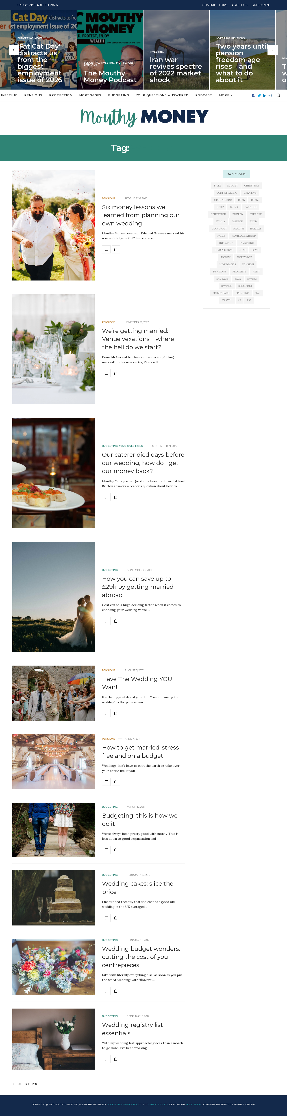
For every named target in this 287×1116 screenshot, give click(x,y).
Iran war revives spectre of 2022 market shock (110, 70)
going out (219, 228)
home (221, 235)
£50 (249, 300)
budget (232, 185)
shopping (245, 285)
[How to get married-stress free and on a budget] (53, 761)
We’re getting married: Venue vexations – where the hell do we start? (138, 339)
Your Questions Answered (162, 95)
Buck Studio (194, 1104)
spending (242, 293)
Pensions (24, 65)
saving (252, 278)
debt (220, 207)
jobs (242, 250)
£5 (239, 300)
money (225, 257)
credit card (223, 199)
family (220, 221)
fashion (237, 221)
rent (256, 271)
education (218, 214)
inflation (226, 242)
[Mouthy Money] (143, 118)
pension (248, 264)
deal (241, 199)
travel (227, 300)
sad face (222, 278)
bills (217, 185)
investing (247, 242)
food (253, 221)
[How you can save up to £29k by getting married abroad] (53, 597)
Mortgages (58, 63)
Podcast (203, 95)
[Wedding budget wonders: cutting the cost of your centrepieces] (53, 967)
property (239, 271)
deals (255, 199)
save (238, 278)
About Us (239, 5)
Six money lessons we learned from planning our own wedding (141, 215)
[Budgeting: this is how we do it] (53, 830)
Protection (60, 95)
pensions (219, 271)
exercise (256, 214)
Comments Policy (156, 1104)
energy (237, 214)
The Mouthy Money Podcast (44, 76)
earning (250, 207)
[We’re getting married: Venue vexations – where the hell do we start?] (53, 349)
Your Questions (131, 446)
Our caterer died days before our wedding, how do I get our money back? (143, 463)
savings (226, 285)
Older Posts (27, 1084)
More (224, 95)
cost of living (226, 192)
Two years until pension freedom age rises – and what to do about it (176, 63)
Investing (42, 63)
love (255, 250)
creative (250, 192)
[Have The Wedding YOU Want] (53, 693)
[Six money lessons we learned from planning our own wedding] (53, 225)
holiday (255, 228)
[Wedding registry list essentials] (53, 1039)
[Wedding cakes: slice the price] (53, 897)
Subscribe (261, 5)
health (238, 228)
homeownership (244, 235)
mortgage (244, 257)
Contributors (214, 5)
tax (257, 293)
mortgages (227, 264)
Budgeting (25, 63)
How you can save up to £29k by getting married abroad (138, 587)
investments (224, 250)
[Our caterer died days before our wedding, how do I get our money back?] (53, 473)
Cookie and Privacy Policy (124, 1104)
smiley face (221, 293)
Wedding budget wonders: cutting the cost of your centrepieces (141, 957)
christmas (251, 185)
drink (234, 207)
